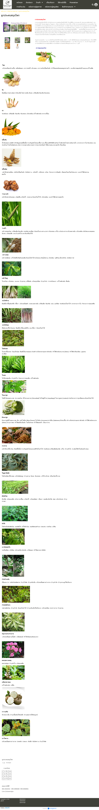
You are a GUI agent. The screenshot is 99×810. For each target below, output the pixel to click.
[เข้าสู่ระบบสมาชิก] (96, 4)
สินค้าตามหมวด (12, 11)
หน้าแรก (3, 11)
